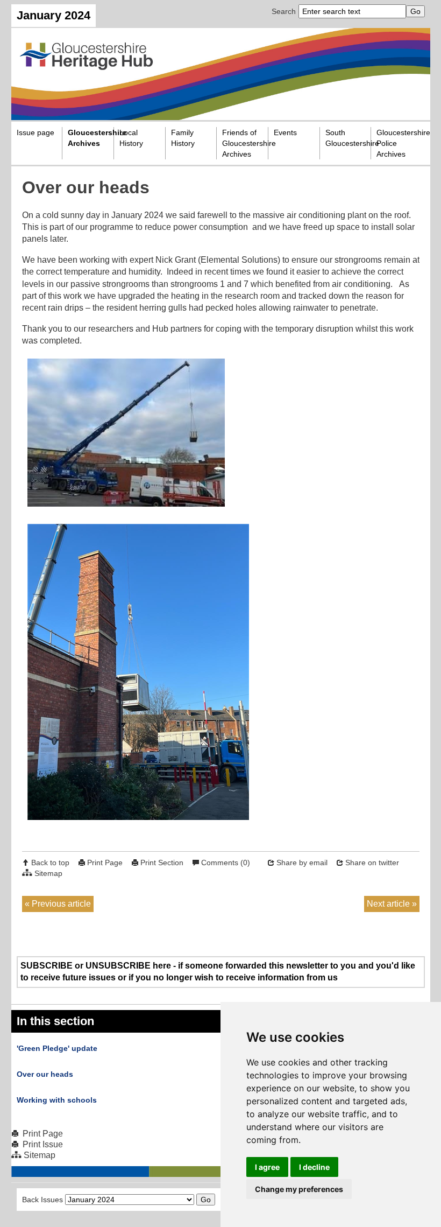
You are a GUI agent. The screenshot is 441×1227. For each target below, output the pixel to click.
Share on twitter (372, 862)
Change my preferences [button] (299, 1189)
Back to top (50, 862)
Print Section (161, 862)
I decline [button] (314, 1167)
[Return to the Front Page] (220, 74)
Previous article (61, 903)
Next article (388, 903)
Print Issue (43, 1144)
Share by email (302, 862)
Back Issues (42, 1199)
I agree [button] (267, 1167)
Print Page (105, 862)
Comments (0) (225, 862)
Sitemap (48, 873)
